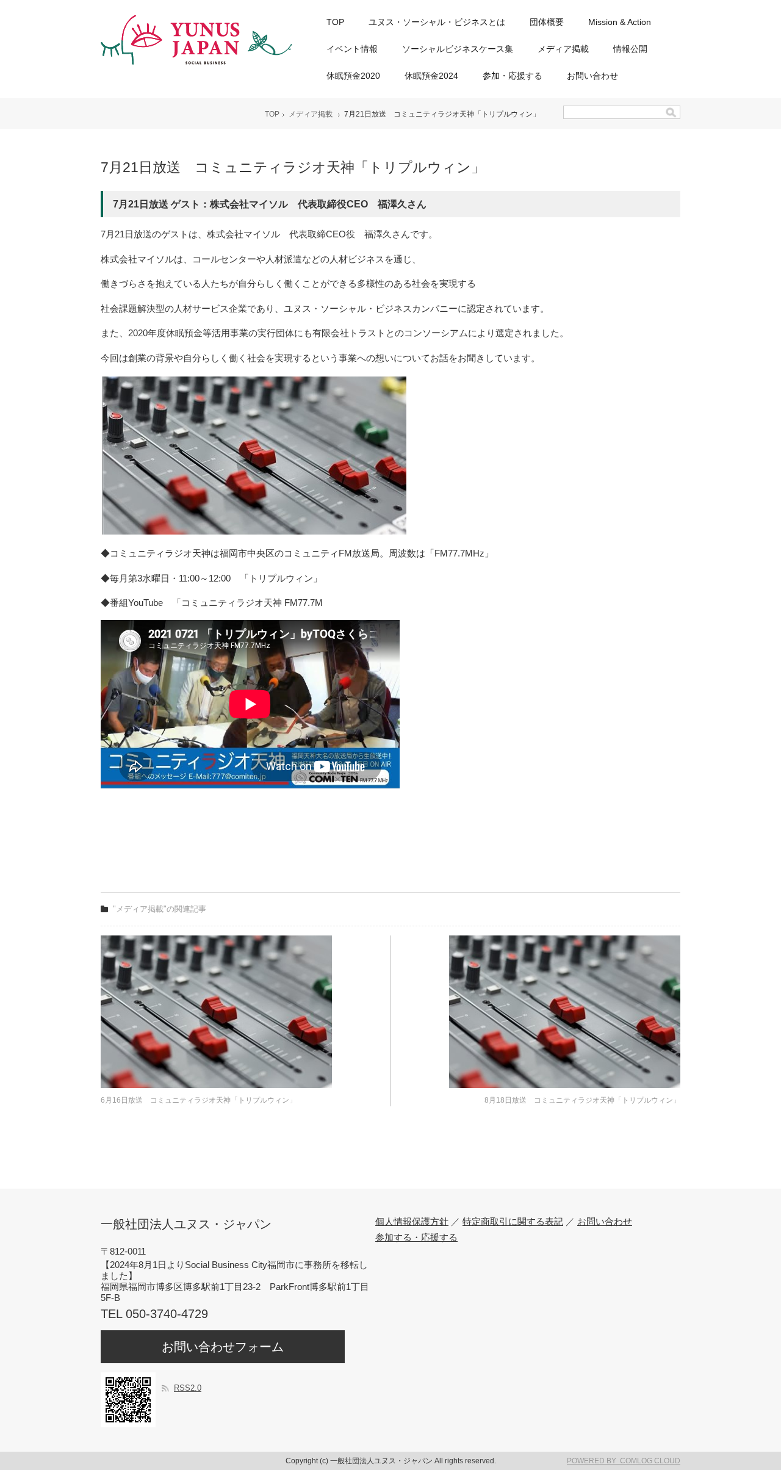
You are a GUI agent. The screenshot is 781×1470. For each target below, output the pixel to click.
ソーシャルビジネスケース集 (457, 49)
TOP (335, 22)
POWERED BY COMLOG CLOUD (623, 1461)
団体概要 (547, 22)
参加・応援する (512, 76)
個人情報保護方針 (411, 1221)
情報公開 (630, 49)
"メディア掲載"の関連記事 (159, 908)
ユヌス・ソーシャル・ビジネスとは (437, 22)
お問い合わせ (592, 76)
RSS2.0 (187, 1388)
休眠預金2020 (353, 76)
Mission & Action (619, 22)
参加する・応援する (416, 1237)
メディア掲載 (563, 49)
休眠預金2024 (431, 76)
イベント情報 (352, 49)
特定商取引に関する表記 (512, 1221)
